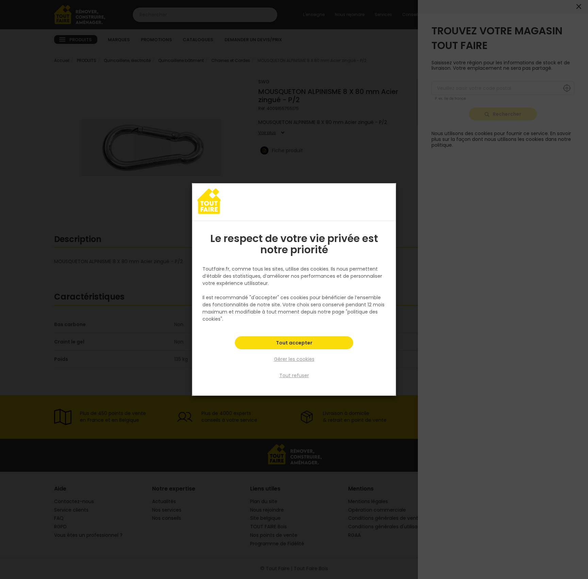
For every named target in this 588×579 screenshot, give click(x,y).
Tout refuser (294, 375)
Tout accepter (294, 342)
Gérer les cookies (294, 359)
